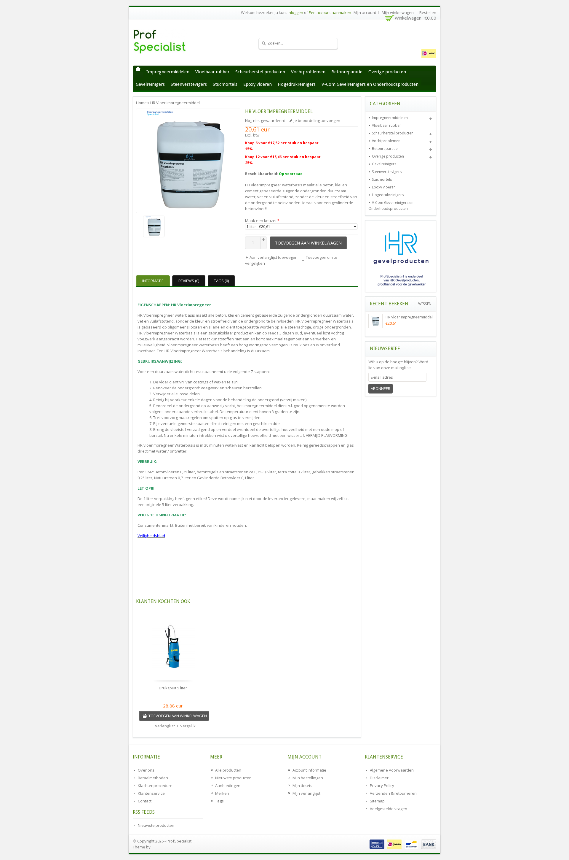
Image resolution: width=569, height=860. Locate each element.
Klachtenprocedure (155, 785)
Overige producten (387, 71)
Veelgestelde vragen (388, 808)
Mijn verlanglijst (306, 793)
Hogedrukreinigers (297, 84)
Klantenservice (151, 793)
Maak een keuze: (262, 220)
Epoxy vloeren (257, 84)
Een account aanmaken (330, 12)
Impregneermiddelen (167, 71)
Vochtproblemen (308, 71)
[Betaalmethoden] (402, 847)
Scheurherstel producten (260, 71)
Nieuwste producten (156, 825)
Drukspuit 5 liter (173, 688)
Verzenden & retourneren (393, 793)
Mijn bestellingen (308, 777)
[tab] (153, 280)
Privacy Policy (382, 785)
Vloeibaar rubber (212, 71)
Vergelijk (188, 726)
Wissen (424, 304)
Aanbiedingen (227, 785)
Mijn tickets (302, 785)
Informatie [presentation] (153, 280)
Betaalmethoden (153, 777)
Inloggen (295, 12)
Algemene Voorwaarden (392, 770)
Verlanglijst (165, 726)
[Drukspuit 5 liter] (173, 648)
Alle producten (228, 770)
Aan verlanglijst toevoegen (274, 257)
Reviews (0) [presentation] (188, 280)
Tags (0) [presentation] (221, 280)
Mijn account (365, 12)
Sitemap (377, 801)
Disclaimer (379, 777)
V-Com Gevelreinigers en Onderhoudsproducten (370, 84)
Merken (222, 793)
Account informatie (309, 770)
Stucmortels (225, 84)
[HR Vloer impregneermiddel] (188, 227)
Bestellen (427, 12)
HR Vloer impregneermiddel (175, 102)
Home (138, 69)
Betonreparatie (346, 71)
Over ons (146, 770)
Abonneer (380, 388)
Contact (144, 801)
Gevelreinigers (150, 84)
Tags (219, 801)
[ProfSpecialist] (177, 41)
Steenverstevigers (189, 84)
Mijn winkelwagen (398, 12)
